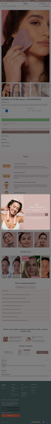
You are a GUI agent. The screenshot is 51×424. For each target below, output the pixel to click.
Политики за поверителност (35, 217)
